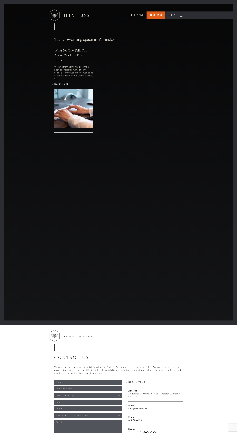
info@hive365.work (137, 409)
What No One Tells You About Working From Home (70, 55)
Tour (137, 15)
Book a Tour (136, 382)
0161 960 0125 (135, 420)
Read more (61, 84)
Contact (156, 15)
